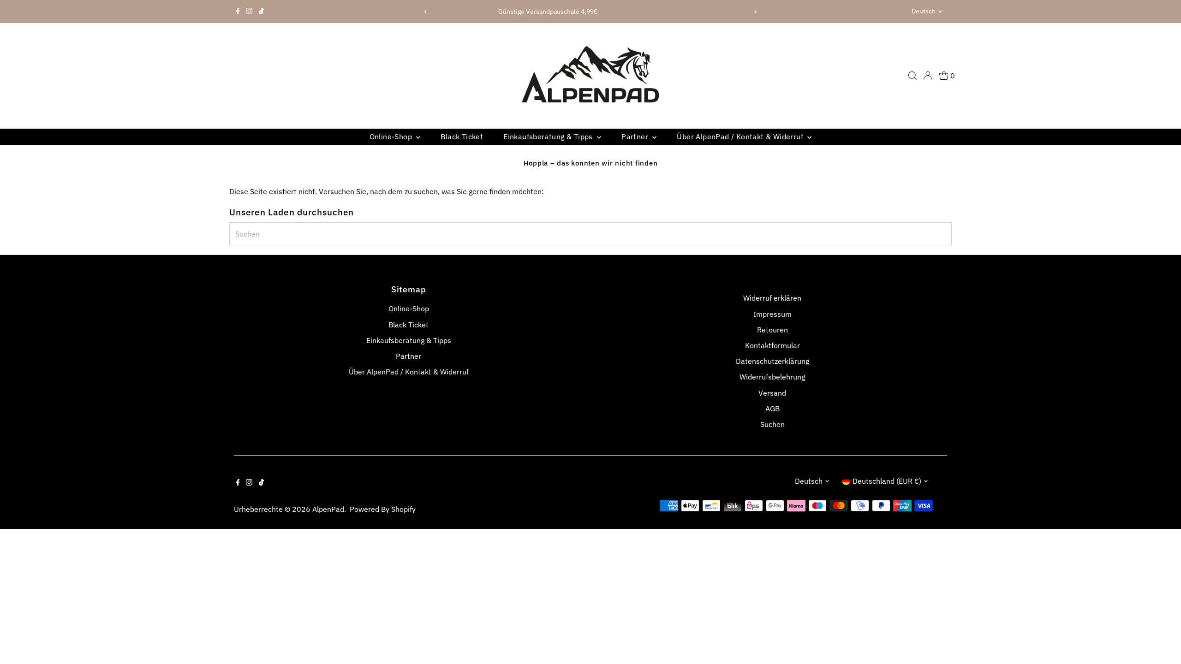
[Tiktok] (261, 11)
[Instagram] (249, 11)
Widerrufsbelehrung (772, 376)
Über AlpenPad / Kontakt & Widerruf (741, 136)
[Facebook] (238, 11)
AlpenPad (328, 509)
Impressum (772, 314)
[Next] (755, 11)
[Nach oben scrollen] (1162, 638)
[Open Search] (912, 75)
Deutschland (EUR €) (887, 481)
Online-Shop (392, 136)
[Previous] (426, 11)
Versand (772, 392)
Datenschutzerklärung (772, 361)
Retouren (772, 329)
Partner (635, 136)
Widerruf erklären (772, 297)
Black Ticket (462, 136)
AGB (772, 408)
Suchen (772, 424)
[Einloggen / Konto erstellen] (928, 75)
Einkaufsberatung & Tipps (549, 136)
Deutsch (924, 11)
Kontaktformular (772, 345)
